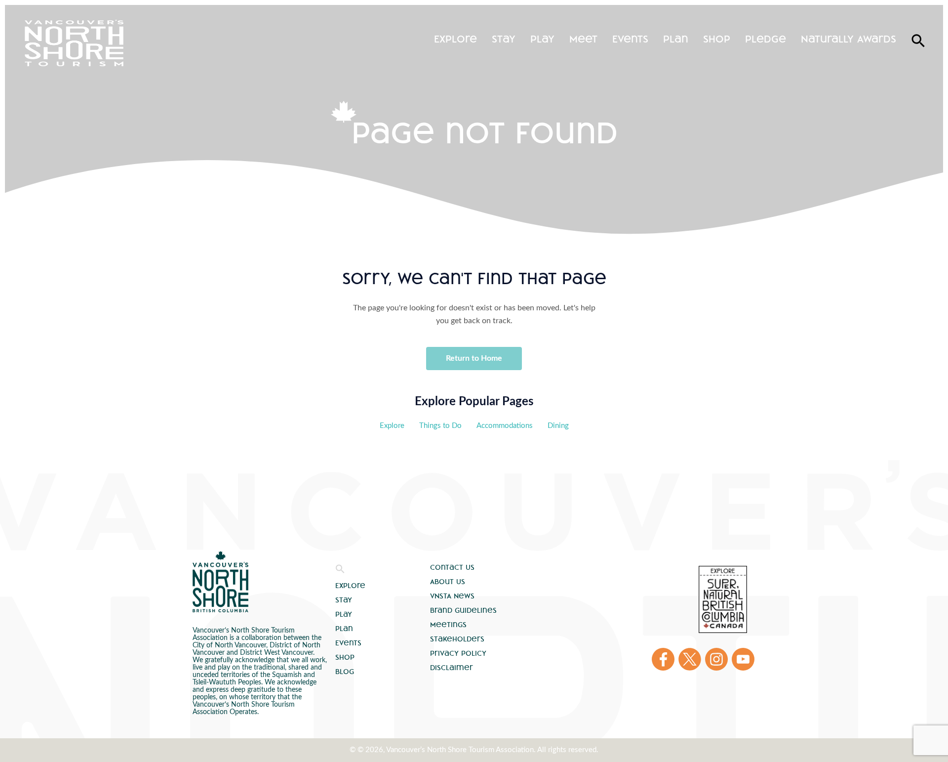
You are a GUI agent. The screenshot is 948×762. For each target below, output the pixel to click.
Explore (455, 38)
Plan (675, 38)
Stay (503, 38)
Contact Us (452, 567)
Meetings (448, 625)
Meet (583, 38)
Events (630, 38)
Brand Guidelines (463, 610)
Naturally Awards (848, 38)
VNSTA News (452, 596)
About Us (447, 582)
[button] (340, 571)
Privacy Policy (458, 653)
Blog (344, 672)
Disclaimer (451, 668)
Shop (716, 38)
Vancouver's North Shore (220, 581)
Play (542, 38)
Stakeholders (457, 639)
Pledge (765, 38)
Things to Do (440, 425)
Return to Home (474, 358)
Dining (558, 425)
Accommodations (504, 425)
